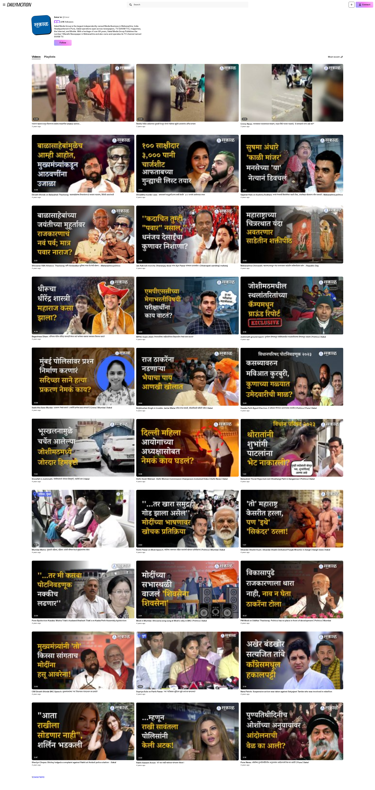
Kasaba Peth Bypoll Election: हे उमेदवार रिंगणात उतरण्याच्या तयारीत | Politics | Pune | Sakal (279, 408)
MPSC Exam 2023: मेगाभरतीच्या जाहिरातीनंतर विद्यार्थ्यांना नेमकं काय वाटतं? (164, 337)
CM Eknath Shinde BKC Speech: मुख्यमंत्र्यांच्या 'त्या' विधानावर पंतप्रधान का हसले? (65, 691)
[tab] (36, 57)
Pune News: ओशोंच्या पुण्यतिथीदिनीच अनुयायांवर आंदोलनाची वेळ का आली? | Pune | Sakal (275, 762)
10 (43, 777)
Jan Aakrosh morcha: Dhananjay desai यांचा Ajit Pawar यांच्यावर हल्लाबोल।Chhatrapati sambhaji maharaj (182, 266)
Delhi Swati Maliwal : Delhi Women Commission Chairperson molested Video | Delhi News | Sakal (182, 479)
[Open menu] (4, 5)
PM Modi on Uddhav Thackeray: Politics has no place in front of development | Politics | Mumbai (286, 621)
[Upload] (351, 5)
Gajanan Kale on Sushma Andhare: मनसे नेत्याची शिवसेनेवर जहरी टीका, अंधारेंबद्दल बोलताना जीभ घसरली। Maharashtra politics (292, 195)
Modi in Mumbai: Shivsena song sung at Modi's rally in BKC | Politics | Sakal (171, 621)
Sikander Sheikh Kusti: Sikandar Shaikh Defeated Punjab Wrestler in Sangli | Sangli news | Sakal (285, 550)
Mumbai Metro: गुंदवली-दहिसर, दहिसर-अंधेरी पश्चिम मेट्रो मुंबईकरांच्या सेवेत (61, 550)
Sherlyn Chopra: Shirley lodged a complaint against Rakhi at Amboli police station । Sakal (74, 762)
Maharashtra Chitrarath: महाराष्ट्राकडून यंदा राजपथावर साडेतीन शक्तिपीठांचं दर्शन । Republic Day (280, 266)
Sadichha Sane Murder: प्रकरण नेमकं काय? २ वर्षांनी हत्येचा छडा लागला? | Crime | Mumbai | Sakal (72, 408)
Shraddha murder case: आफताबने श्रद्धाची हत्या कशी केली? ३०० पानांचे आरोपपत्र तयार (170, 195)
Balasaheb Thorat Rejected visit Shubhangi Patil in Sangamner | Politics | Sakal (278, 479)
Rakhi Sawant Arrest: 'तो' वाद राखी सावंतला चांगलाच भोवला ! (160, 763)
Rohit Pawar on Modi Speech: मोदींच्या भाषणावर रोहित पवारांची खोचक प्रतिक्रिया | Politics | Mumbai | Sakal (180, 550)
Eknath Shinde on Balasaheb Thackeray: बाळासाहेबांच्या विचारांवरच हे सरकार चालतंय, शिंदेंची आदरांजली (73, 195)
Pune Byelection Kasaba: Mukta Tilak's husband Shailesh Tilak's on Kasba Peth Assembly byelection (79, 621)
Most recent (334, 57)
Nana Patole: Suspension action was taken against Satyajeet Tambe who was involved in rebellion (286, 691)
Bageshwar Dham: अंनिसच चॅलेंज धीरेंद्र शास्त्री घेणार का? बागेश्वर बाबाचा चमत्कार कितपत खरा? (68, 336)
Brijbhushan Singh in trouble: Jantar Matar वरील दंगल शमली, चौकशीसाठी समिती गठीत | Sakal (174, 408)
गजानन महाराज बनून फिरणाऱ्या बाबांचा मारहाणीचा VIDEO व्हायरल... (56, 124)
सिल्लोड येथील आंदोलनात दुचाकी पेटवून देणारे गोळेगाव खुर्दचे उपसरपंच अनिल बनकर (166, 124)
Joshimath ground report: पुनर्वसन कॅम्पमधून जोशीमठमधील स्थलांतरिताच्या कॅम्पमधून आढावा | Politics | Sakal (283, 337)
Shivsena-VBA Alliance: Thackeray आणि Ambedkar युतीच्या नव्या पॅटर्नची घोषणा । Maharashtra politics (76, 266)
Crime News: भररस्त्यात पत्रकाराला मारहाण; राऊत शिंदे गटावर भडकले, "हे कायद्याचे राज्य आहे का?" (277, 124)
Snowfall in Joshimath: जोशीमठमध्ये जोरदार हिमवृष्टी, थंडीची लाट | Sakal (61, 479)
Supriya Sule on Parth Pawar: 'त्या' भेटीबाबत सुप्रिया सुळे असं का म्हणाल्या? (165, 691)
